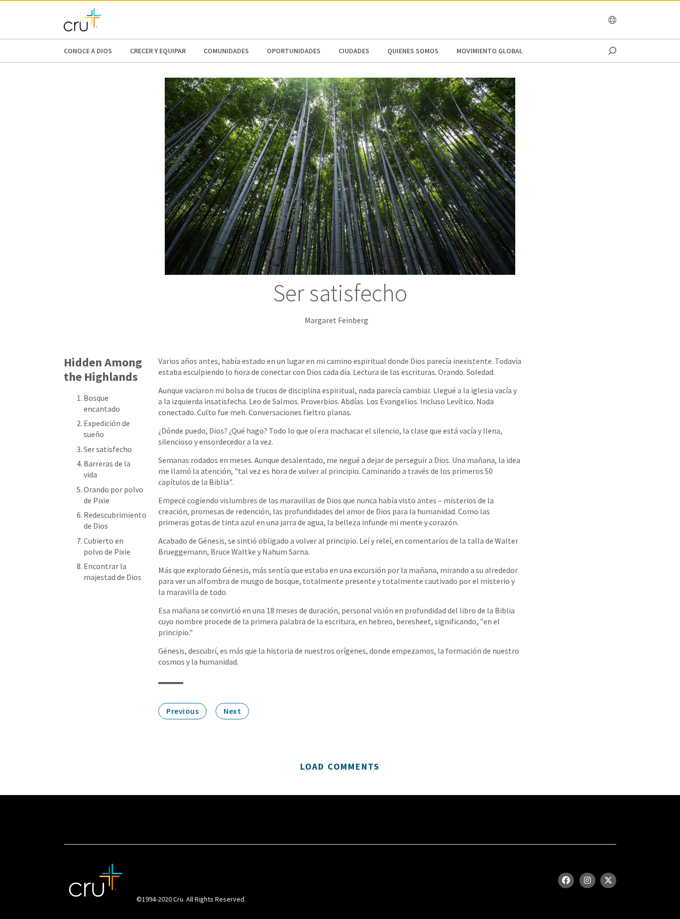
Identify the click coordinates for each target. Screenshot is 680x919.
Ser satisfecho (108, 449)
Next (232, 711)
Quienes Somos (413, 50)
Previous (182, 711)
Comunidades (226, 50)
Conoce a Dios (88, 50)
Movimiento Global (489, 50)
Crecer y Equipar (158, 50)
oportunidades (294, 50)
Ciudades (354, 50)
